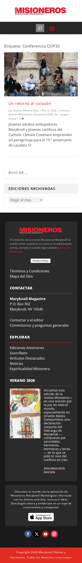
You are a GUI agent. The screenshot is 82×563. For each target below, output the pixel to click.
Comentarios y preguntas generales (39, 325)
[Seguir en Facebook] (27, 534)
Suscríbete (18, 353)
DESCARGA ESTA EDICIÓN (54, 470)
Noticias (16, 363)
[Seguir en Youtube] (45, 534)
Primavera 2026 (43, 114)
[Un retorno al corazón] (41, 74)
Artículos (64, 110)
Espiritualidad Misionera (30, 368)
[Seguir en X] (36, 534)
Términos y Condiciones (29, 271)
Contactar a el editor (27, 320)
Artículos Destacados (27, 358)
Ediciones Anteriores (27, 347)
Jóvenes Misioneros (20, 114)
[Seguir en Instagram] (54, 534)
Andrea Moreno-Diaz (26, 110)
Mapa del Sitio (21, 276)
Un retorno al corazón (30, 103)
